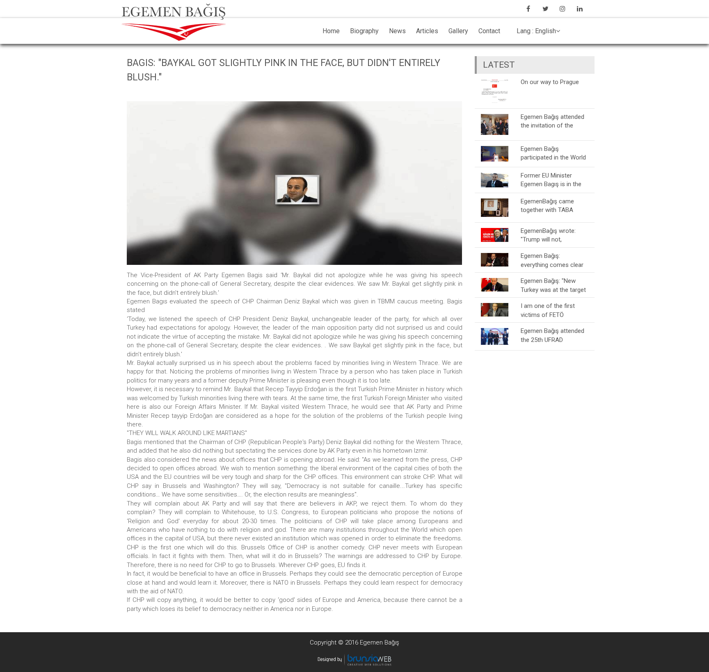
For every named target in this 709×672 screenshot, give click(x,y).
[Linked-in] (579, 8)
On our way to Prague (550, 82)
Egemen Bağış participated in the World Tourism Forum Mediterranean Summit (553, 153)
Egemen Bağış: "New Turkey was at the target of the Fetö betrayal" (553, 285)
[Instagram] (562, 8)
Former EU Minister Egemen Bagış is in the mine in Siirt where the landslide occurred (551, 180)
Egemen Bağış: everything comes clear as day (552, 260)
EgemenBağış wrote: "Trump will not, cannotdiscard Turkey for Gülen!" (554, 235)
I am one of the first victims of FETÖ (548, 310)
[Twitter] (545, 8)
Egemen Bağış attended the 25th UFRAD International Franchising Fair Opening (554, 335)
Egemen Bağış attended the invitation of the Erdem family (552, 121)
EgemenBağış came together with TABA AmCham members (547, 206)
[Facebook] (528, 8)
